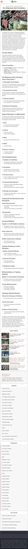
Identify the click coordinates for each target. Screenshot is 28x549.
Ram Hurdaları (5, 433)
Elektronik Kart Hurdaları (7, 416)
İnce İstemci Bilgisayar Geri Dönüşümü (14, 348)
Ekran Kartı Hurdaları (6, 411)
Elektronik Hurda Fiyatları (7, 413)
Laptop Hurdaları (21, 339)
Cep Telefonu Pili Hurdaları (7, 408)
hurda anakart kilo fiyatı (7, 425)
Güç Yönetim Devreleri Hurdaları (8, 528)
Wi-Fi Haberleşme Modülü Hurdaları (9, 524)
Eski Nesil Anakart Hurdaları (8, 419)
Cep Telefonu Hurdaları (7, 402)
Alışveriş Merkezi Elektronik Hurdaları (14, 369)
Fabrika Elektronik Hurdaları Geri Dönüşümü (11, 521)
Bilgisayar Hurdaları (18, 6)
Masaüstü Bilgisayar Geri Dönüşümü (15, 354)
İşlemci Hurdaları (5, 430)
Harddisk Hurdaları (6, 422)
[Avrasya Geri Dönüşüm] (14, 1)
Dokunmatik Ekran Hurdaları (14, 343)
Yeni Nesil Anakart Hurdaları (8, 439)
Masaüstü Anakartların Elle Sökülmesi (15, 335)
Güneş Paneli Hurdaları (7, 518)
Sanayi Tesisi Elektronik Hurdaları (9, 515)
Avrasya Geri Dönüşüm (7, 391)
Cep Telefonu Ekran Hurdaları (8, 399)
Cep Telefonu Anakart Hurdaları (8, 397)
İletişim (3, 427)
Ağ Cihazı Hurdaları (13, 358)
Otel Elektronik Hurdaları (15, 363)
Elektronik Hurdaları (13, 359)
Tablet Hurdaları (20, 341)
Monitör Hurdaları (13, 341)
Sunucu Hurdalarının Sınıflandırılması (9, 436)
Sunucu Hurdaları (20, 361)
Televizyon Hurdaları (13, 362)
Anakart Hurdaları (9, 6)
